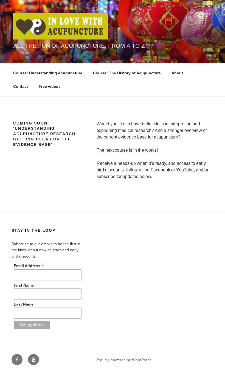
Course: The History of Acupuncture (127, 73)
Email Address (29, 266)
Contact (20, 86)
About (177, 73)
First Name (24, 285)
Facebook (161, 170)
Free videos (50, 86)
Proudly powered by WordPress (123, 360)
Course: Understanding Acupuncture (47, 73)
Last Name (23, 304)
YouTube (185, 170)
